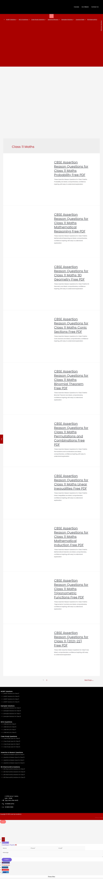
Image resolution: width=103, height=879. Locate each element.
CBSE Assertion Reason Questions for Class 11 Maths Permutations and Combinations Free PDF (71, 434)
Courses (76, 7)
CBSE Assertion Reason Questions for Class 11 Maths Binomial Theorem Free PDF (71, 379)
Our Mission (85, 7)
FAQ (7, 872)
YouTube (6, 870)
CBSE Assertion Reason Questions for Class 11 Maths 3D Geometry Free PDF (71, 273)
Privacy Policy (99, 817)
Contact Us (94, 7)
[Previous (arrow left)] (2, 836)
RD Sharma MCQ (92, 19)
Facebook (6, 863)
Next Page (89, 680)
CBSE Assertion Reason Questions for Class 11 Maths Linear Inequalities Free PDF (71, 482)
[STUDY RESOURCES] (51, 16)
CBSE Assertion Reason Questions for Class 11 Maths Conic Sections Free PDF (71, 325)
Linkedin (5, 867)
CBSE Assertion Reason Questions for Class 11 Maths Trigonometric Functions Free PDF (71, 589)
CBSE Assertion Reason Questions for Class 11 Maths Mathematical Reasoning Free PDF (71, 223)
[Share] (8, 833)
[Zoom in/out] (19, 833)
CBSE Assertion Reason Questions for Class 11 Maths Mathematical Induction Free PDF (71, 536)
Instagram (6, 865)
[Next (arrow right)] (8, 836)
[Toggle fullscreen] (13, 833)
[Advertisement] (39, 827)
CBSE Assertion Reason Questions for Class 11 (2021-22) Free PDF (71, 639)
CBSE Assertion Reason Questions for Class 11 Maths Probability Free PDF (71, 168)
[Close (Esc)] (2, 833)
